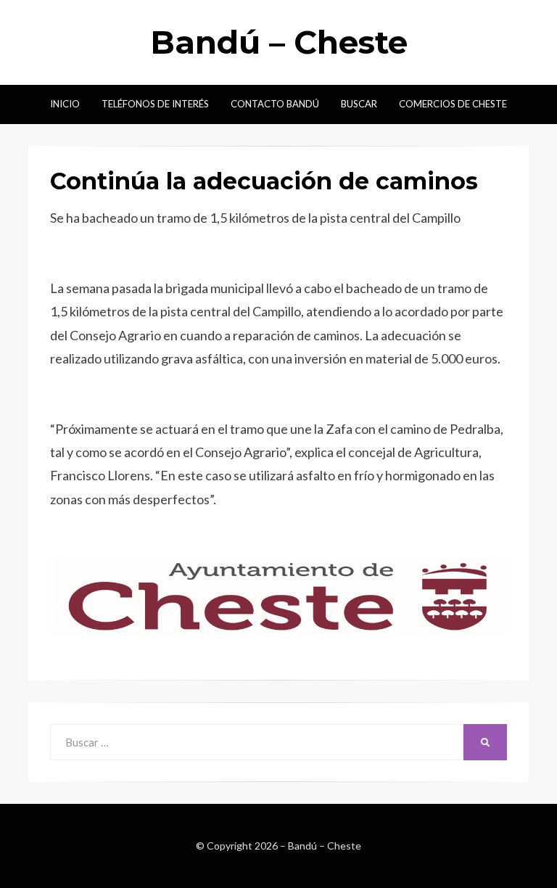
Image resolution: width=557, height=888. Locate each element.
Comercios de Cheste (453, 104)
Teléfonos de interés (155, 104)
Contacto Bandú (275, 104)
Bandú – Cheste (279, 42)
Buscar (359, 104)
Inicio (65, 104)
